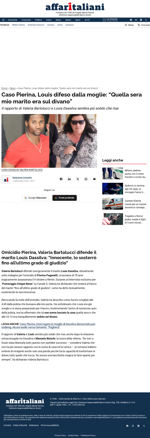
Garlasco (69, 25)
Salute (68, 20)
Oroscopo (145, 25)
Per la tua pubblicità (50, 425)
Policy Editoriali (20, 425)
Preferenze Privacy (88, 435)
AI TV (87, 20)
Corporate (26, 20)
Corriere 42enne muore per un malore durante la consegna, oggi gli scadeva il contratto (135, 204)
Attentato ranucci (36, 25)
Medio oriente (18, 25)
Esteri (48, 20)
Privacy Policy (60, 435)
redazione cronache (22, 177)
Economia (12, 20)
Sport (77, 20)
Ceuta (60, 25)
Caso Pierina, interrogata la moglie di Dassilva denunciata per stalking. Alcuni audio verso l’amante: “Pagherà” (48, 325)
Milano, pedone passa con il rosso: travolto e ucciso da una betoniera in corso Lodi (135, 174)
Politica (38, 20)
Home (4, 88)
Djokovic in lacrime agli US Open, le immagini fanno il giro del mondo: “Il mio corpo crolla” (134, 189)
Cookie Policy (73, 435)
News (58, 20)
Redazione (34, 425)
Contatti (7, 425)
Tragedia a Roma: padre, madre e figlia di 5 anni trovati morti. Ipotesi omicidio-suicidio (135, 219)
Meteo (131, 25)
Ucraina (50, 25)
